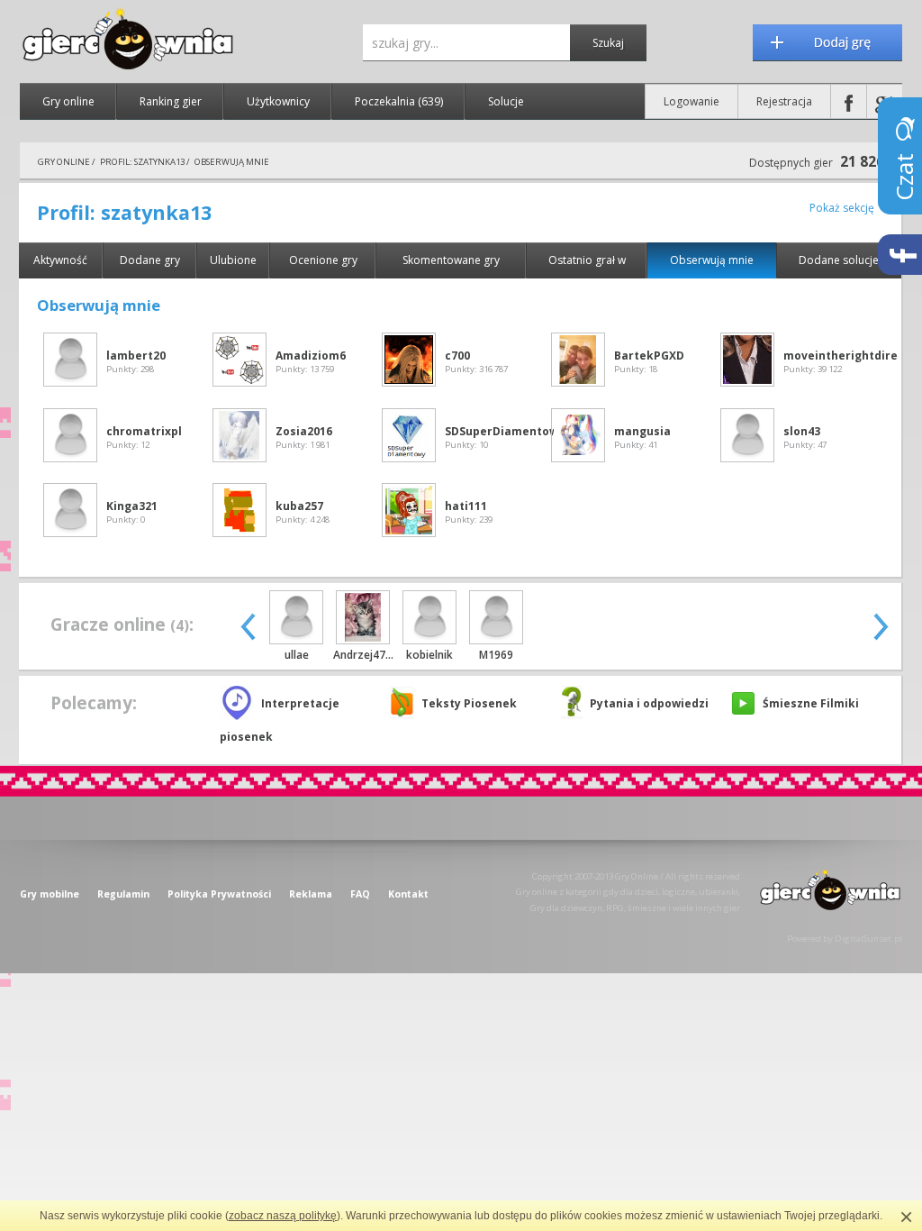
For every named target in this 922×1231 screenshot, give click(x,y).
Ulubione (233, 260)
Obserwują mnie (712, 260)
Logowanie (691, 101)
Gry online (68, 101)
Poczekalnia (399, 101)
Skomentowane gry (451, 260)
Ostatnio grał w (587, 260)
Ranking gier (171, 101)
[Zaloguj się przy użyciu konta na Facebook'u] (848, 101)
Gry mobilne (49, 894)
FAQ (360, 894)
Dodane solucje (839, 260)
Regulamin (123, 894)
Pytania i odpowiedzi (649, 703)
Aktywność (60, 260)
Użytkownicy (278, 101)
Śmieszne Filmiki (811, 703)
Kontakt (408, 894)
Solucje (506, 101)
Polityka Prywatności (219, 894)
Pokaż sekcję (841, 207)
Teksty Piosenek (469, 703)
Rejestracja (784, 101)
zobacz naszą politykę (283, 1215)
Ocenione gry (323, 260)
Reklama (310, 894)
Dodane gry (150, 260)
